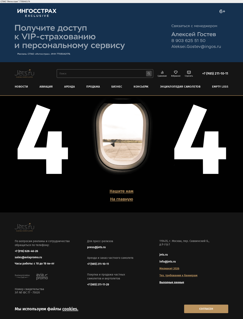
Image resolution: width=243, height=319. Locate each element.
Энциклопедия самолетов (180, 86)
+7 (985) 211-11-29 (98, 284)
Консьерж (141, 86)
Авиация (46, 86)
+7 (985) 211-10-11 (215, 73)
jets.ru (163, 254)
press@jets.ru (96, 247)
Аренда (69, 86)
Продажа (93, 86)
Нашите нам (121, 191)
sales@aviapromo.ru (28, 257)
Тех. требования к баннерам (178, 275)
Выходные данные (171, 282)
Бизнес (116, 86)
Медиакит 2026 (169, 268)
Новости (21, 86)
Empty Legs (220, 86)
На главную (121, 199)
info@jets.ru (167, 261)
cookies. (70, 308)
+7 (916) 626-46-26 (26, 251)
